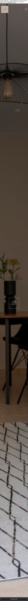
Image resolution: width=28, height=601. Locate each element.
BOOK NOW (14, 599)
